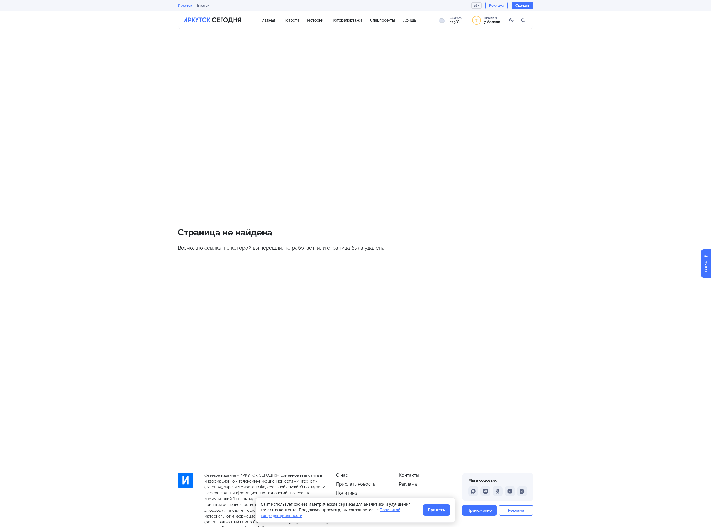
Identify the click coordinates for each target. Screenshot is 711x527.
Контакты (409, 475)
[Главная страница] (212, 20)
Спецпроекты (382, 20)
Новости (291, 20)
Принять (436, 509)
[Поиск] (523, 20)
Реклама (408, 484)
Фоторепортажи (347, 20)
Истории (315, 20)
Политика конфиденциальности (359, 495)
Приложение (479, 510)
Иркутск (185, 5)
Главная (267, 20)
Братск (203, 5)
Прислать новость (355, 484)
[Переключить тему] (511, 20)
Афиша (409, 20)
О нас (342, 475)
